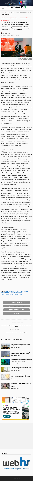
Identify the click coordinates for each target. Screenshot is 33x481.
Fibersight (20, 291)
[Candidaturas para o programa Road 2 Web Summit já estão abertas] (5, 369)
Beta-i (16, 291)
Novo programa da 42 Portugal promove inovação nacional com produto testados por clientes (20, 376)
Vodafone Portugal (17, 294)
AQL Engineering (10, 291)
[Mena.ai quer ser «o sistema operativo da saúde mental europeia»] (5, 346)
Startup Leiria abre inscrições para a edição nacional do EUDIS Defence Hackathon (21, 352)
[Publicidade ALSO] (15, 408)
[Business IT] (16, 7)
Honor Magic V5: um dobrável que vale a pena (16, 332)
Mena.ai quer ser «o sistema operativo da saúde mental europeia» (20, 345)
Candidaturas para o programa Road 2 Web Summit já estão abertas (21, 368)
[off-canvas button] (3, 8)
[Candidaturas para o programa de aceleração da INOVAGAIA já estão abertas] (5, 362)
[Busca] (29, 8)
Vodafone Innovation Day (16, 292)
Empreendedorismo (7, 14)
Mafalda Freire (6, 33)
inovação (26, 291)
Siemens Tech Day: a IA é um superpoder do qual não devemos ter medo (16, 325)
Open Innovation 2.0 (5, 292)
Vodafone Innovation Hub (7, 294)
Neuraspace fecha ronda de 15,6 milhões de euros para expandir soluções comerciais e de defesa (21, 385)
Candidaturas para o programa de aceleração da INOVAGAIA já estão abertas (21, 360)
